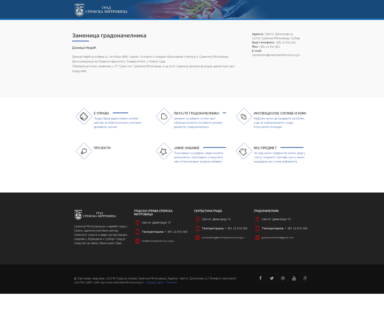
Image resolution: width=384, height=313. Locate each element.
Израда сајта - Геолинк (161, 282)
